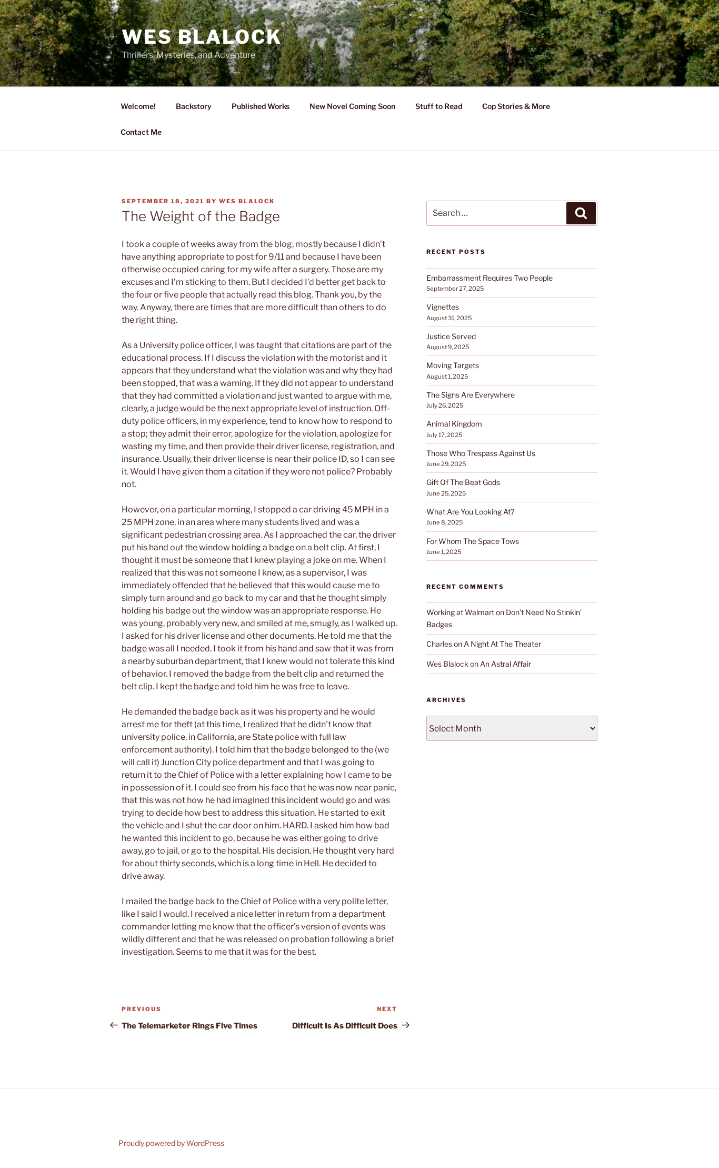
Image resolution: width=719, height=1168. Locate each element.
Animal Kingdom (454, 423)
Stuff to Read (438, 106)
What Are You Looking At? (470, 511)
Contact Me (141, 131)
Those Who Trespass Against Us (480, 453)
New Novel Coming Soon (352, 106)
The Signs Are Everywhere (470, 394)
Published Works (260, 106)
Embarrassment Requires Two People (489, 277)
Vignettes (442, 306)
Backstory (194, 106)
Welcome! (138, 106)
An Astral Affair (505, 663)
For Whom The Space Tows (472, 541)
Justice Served (451, 336)
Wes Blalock (202, 36)
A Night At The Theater (502, 643)
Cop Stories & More (516, 106)
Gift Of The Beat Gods (463, 482)
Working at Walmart (460, 612)
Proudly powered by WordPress (171, 1143)
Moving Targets (452, 365)
